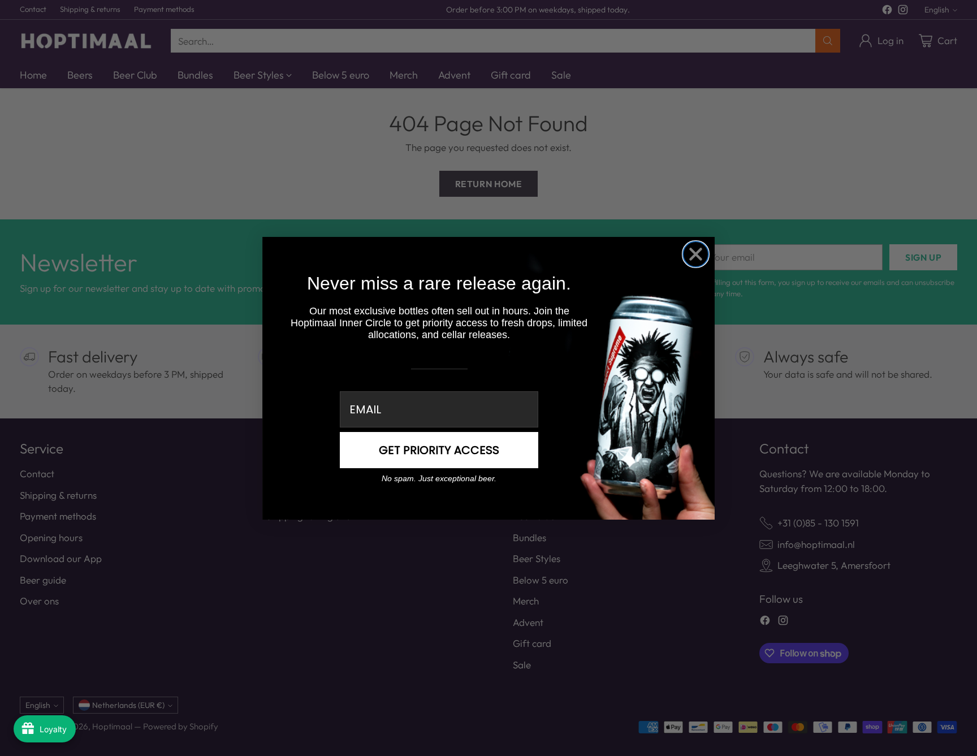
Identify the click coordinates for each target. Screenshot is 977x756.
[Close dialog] (695, 254)
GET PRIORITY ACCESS (439, 450)
